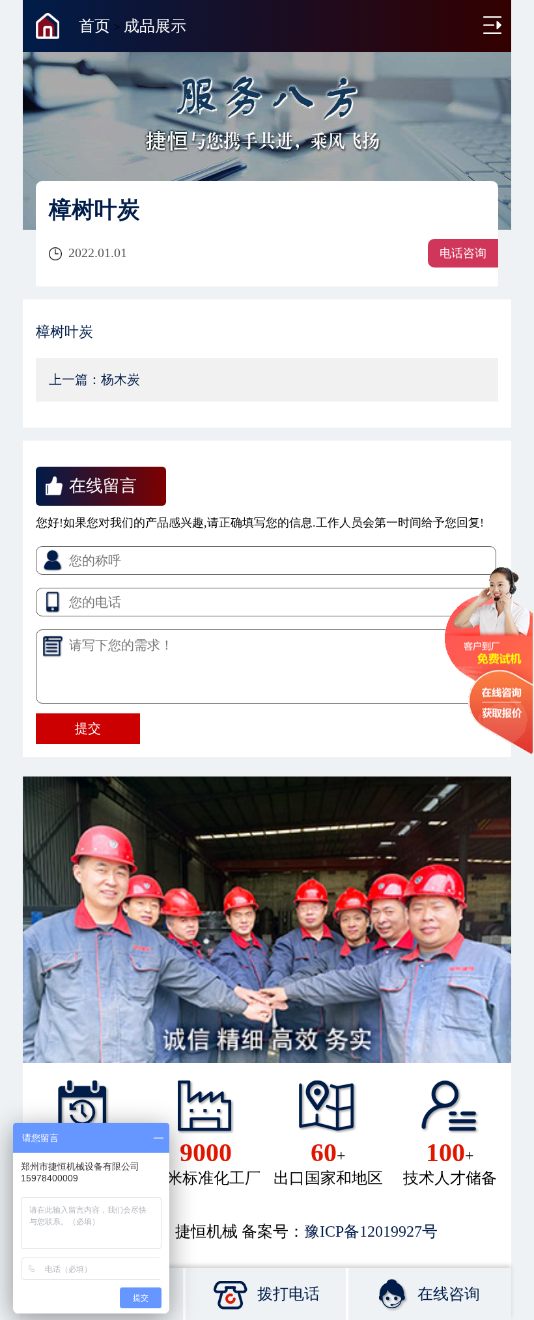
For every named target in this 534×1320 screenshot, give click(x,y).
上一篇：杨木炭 (94, 379)
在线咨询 (448, 1294)
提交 (88, 728)
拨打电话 (288, 1294)
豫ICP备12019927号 (371, 1231)
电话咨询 (463, 253)
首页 (94, 26)
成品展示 (155, 26)
